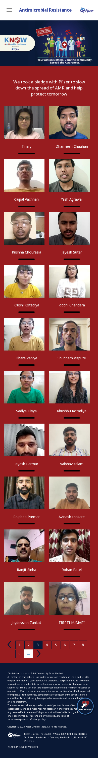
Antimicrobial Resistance (45, 10)
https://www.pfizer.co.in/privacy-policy (26, 719)
